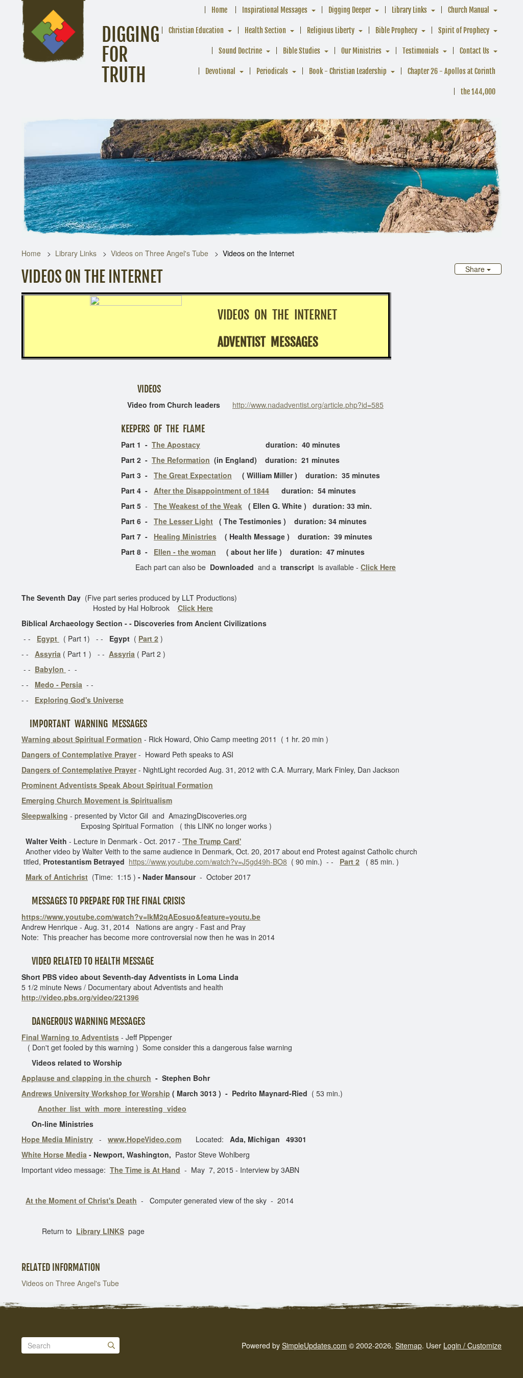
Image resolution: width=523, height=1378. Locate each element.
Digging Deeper (349, 10)
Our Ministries (361, 50)
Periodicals (272, 71)
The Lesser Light (183, 521)
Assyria (48, 654)
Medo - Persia (58, 684)
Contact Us (474, 50)
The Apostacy (176, 444)
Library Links (409, 10)
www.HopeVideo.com (144, 1139)
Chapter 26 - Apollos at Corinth (451, 71)
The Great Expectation (193, 475)
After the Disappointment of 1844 (211, 490)
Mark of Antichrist (57, 877)
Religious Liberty (330, 30)
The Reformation (181, 460)
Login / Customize (472, 1345)
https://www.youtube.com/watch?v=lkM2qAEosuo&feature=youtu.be (140, 917)
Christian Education (196, 30)
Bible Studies (301, 50)
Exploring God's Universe (79, 700)
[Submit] (111, 1345)
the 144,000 (478, 91)
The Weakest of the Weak (198, 506)
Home (219, 10)
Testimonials (420, 50)
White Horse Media (54, 1154)
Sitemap (408, 1345)
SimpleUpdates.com (314, 1345)
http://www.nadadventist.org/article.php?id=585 (308, 405)
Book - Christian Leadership (348, 71)
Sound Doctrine (240, 50)
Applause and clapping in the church (86, 1078)
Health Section (265, 30)
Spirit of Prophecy (463, 30)
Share (476, 269)
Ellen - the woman (185, 552)
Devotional (220, 71)
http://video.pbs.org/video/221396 (80, 997)
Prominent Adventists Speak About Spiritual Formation (117, 785)
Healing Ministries (185, 536)
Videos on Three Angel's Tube (159, 253)
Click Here (378, 567)
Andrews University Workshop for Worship (95, 1093)
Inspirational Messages (274, 10)
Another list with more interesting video (112, 1108)
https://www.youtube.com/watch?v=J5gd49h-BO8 (208, 861)
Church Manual (468, 10)
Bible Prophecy (396, 30)
